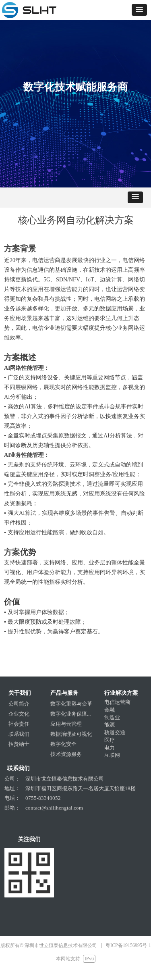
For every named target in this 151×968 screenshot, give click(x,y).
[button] (139, 10)
